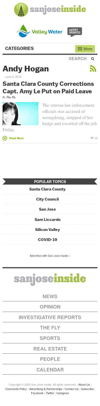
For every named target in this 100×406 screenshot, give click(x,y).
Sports (50, 338)
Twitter (50, 393)
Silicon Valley (47, 229)
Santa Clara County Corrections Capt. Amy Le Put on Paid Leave (48, 87)
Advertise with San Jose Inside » (50, 255)
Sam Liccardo (48, 219)
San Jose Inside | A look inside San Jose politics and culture (50, 280)
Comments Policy (16, 389)
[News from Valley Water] (50, 30)
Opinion (50, 306)
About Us (84, 384)
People (50, 358)
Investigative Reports (50, 317)
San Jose (47, 209)
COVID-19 (47, 239)
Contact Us (72, 389)
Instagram (62, 393)
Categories (20, 48)
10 (95, 137)
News (50, 296)
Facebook (37, 393)
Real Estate (50, 348)
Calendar (50, 369)
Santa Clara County (47, 189)
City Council (47, 199)
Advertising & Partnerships (45, 389)
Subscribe (87, 389)
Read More (16, 138)
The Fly (11, 97)
